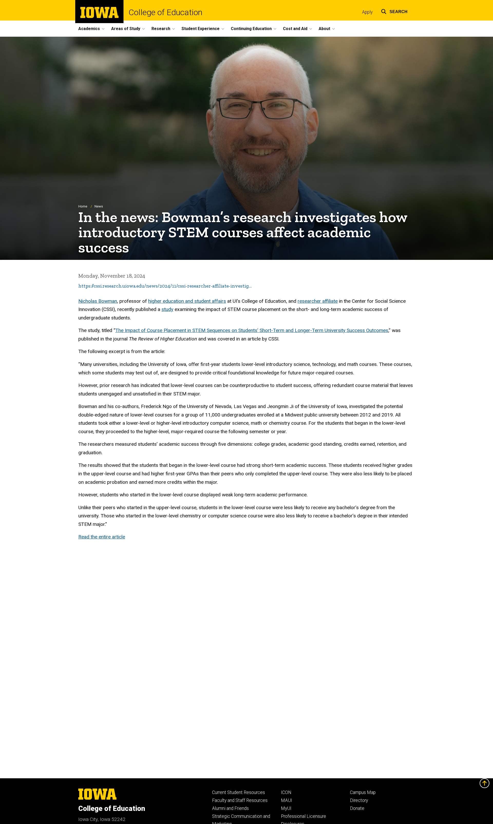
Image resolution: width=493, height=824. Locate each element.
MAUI (286, 800)
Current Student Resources (238, 792)
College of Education (165, 12)
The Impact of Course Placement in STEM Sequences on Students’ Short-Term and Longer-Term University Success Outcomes (251, 330)
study (167, 309)
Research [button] (160, 28)
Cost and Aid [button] (295, 28)
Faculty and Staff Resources (240, 800)
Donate (357, 808)
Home (82, 206)
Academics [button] (89, 28)
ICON (286, 792)
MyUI (286, 808)
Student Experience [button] (201, 28)
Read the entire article (101, 537)
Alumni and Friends (230, 808)
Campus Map (363, 792)
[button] (394, 11)
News (98, 206)
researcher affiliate (318, 301)
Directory (359, 800)
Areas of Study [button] (125, 28)
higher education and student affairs (187, 301)
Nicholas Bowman (97, 301)
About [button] (324, 28)
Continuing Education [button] (251, 28)
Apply (367, 12)
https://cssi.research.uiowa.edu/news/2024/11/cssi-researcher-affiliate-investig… (165, 286)
